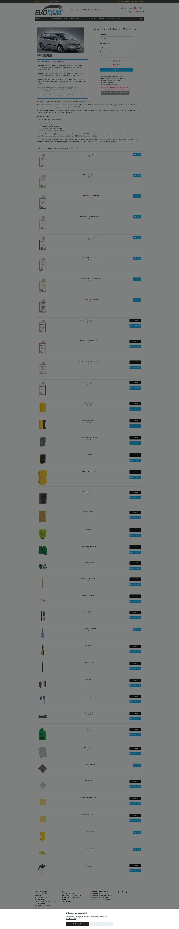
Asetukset (101, 924)
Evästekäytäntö (71, 918)
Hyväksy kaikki (77, 924)
